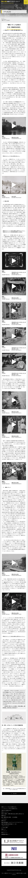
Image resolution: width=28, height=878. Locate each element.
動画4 (6, 242)
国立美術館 (14, 863)
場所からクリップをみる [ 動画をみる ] (8, 806)
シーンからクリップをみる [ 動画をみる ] (9, 808)
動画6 (15, 245)
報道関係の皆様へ (4, 834)
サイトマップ (4, 830)
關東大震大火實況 (15, 137)
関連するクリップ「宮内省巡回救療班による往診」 (13, 231)
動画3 (6, 236)
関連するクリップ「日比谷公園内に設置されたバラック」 (14, 230)
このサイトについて (5, 825)
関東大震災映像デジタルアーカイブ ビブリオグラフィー (12, 822)
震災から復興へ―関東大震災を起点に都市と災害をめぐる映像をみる (12, 814)
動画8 (9, 383)
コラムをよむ (7, 11)
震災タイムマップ (4, 812)
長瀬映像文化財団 (14, 855)
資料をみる (3, 820)
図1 (22, 684)
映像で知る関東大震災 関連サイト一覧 (8, 824)
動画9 (20, 388)
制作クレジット (4, 832)
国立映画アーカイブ (14, 841)
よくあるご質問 (4, 827)
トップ (2, 18)
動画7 (19, 247)
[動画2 (16, 142)
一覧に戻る (15, 793)
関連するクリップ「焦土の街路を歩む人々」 (11, 156)
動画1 (18, 101)
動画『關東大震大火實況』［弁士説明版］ (9, 817)
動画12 (5, 582)
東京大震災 (14, 196)
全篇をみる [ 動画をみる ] (6, 810)
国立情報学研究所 (14, 848)
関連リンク (3, 829)
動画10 (11, 445)
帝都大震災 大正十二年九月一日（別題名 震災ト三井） (19, 273)
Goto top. (25, 875)
